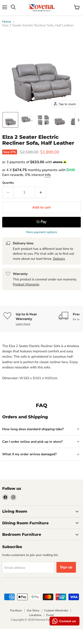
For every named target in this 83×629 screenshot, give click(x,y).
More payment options (41, 232)
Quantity (8, 183)
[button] (10, 119)
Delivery (59, 258)
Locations (35, 615)
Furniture (16, 611)
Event (50, 615)
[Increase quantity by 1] (40, 192)
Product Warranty (26, 284)
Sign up (66, 567)
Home (6, 22)
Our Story (33, 611)
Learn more (23, 324)
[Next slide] (78, 120)
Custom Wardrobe (56, 611)
